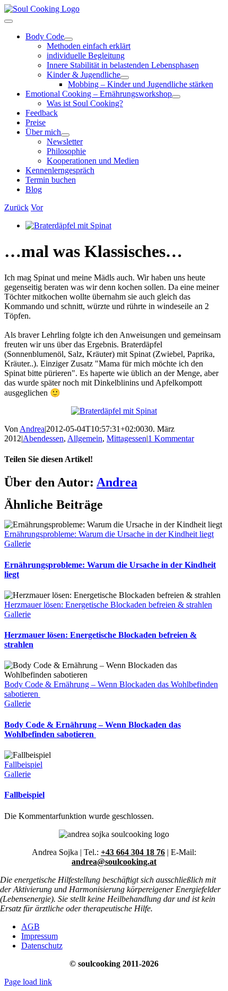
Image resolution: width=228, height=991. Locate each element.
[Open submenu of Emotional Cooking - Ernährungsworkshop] (176, 96)
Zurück (16, 207)
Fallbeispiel (23, 764)
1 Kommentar (171, 438)
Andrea (32, 428)
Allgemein (84, 438)
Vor (37, 207)
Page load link (28, 981)
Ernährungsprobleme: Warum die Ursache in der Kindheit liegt (109, 534)
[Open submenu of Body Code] (68, 39)
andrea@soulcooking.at (114, 861)
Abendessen (43, 438)
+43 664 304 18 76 (133, 852)
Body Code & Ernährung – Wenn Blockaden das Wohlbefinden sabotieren (92, 729)
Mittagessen (126, 438)
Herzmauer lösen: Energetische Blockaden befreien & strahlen (108, 604)
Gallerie (17, 543)
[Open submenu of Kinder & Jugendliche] (124, 77)
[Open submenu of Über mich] (65, 134)
